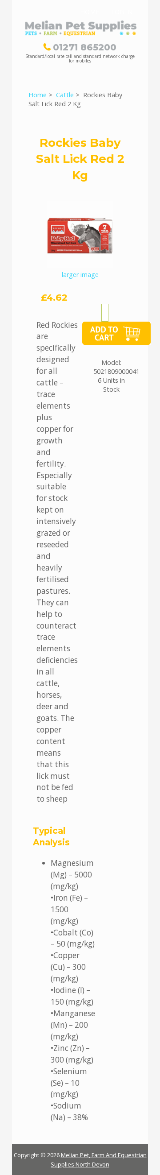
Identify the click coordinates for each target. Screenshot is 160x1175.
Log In (121, 12)
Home (89, 12)
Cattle (65, 95)
